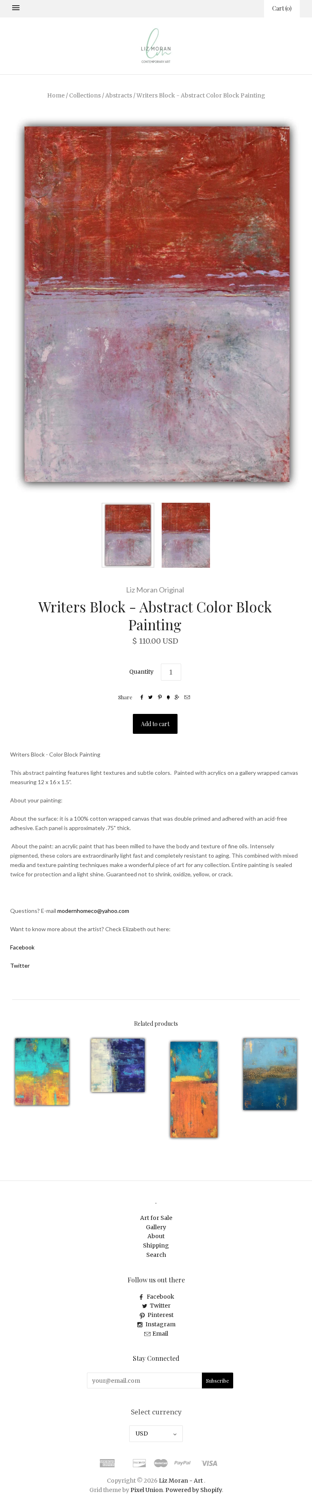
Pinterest (160, 1315)
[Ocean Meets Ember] (42, 1072)
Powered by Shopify (193, 1490)
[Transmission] (118, 1065)
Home (56, 95)
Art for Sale (156, 1218)
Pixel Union (146, 1490)
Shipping (156, 1245)
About (156, 1236)
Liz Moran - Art (181, 1480)
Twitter (160, 1305)
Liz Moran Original (155, 589)
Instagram (160, 1324)
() (282, 8)
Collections (85, 95)
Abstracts (118, 95)
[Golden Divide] (194, 1090)
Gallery (156, 1227)
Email (160, 1333)
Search (156, 1254)
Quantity (141, 671)
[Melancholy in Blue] (270, 1074)
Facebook (160, 1296)
